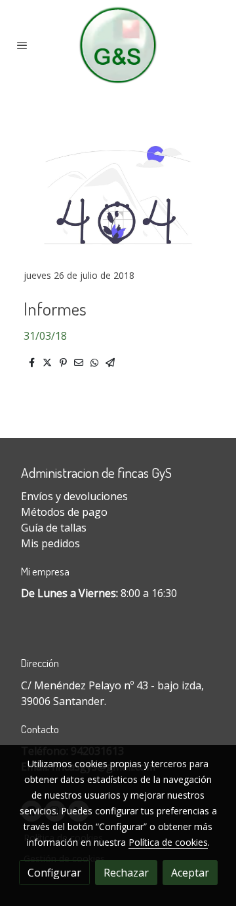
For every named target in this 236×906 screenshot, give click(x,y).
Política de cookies (168, 842)
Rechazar (126, 872)
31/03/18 (45, 336)
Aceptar (190, 872)
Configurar (54, 872)
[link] (118, 45)
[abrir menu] (22, 45)
